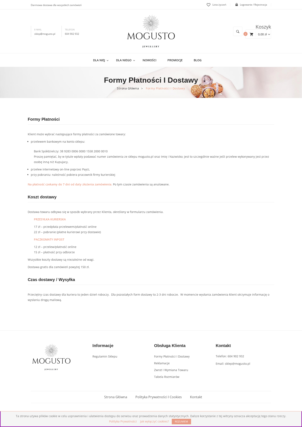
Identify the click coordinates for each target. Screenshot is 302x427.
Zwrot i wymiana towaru (171, 370)
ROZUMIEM (181, 421)
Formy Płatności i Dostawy (172, 356)
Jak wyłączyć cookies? (154, 421)
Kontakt (196, 397)
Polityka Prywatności (123, 421)
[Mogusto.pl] (151, 31)
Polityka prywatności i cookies (158, 397)
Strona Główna (128, 88)
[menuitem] (100, 60)
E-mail (38, 29)
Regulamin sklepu (104, 356)
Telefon (70, 29)
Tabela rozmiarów (166, 377)
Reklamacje (162, 363)
